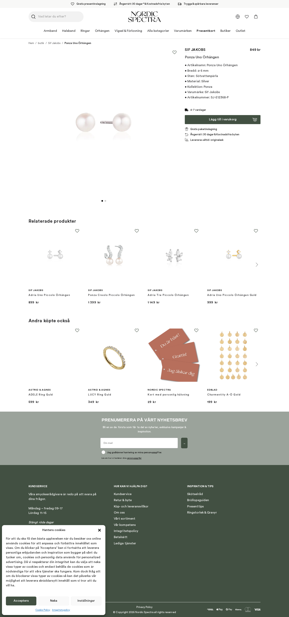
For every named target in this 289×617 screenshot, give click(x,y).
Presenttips (195, 506)
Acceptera (21, 600)
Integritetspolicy (61, 610)
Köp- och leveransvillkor (131, 506)
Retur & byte (123, 500)
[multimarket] (237, 16)
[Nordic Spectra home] (144, 16)
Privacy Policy (144, 607)
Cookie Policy (42, 610)
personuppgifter (134, 458)
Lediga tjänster (125, 543)
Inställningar (86, 600)
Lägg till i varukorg (223, 119)
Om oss (119, 512)
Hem (31, 43)
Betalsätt (120, 537)
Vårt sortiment (124, 518)
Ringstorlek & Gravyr (202, 512)
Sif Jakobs (54, 43)
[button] (99, 530)
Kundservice (123, 494)
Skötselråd (195, 494)
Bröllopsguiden (198, 500)
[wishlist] (246, 16)
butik (41, 43)
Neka (53, 600)
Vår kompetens (125, 524)
